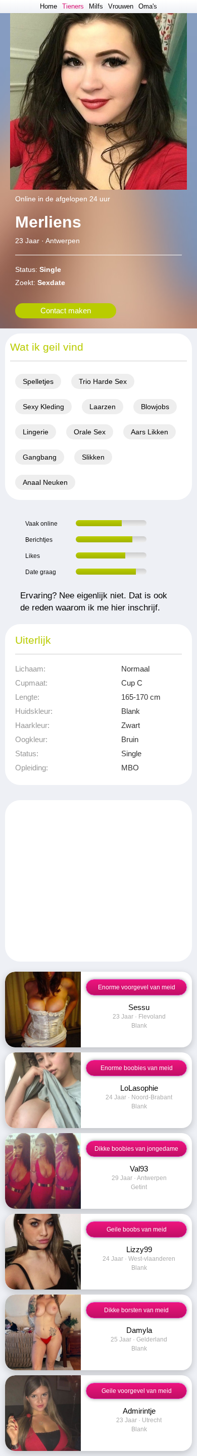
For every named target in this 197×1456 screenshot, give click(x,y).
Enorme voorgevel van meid (136, 987)
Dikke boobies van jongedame (136, 1148)
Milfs (96, 6)
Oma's (147, 6)
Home (48, 6)
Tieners (73, 6)
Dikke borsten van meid (136, 1310)
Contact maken (65, 310)
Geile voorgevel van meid (137, 1390)
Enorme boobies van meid (137, 1068)
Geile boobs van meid (137, 1229)
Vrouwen (120, 6)
